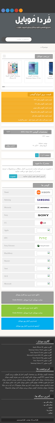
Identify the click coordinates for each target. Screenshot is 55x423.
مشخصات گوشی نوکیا (47, 374)
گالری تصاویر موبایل (27, 382)
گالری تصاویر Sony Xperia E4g (42, 358)
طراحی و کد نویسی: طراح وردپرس (27, 420)
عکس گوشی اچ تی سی (25, 377)
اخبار (52, 382)
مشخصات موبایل (48, 388)
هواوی (35, 382)
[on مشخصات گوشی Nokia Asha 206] (53, 402)
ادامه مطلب (10, 146)
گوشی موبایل (37, 377)
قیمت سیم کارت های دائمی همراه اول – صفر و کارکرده (35, 120)
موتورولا (18, 385)
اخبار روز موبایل (26, 385)
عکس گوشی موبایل (33, 380)
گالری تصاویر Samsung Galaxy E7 (41, 363)
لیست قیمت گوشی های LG (43, 104)
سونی (33, 385)
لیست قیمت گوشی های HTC (43, 100)
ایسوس (47, 377)
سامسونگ (8, 388)
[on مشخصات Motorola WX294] (53, 407)
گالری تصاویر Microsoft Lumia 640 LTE (39, 355)
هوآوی (16, 374)
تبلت (15, 382)
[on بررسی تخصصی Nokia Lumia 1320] (53, 410)
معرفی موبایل (39, 385)
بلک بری (37, 374)
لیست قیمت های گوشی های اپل (42, 116)
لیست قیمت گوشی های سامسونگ (41, 112)
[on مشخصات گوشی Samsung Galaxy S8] (53, 405)
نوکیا (3, 385)
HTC (43, 136)
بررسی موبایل (23, 388)
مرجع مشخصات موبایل (47, 380)
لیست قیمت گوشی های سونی (42, 108)
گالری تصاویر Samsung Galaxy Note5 (40, 350)
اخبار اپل (20, 374)
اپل (4, 382)
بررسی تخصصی (22, 380)
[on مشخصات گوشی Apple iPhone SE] (53, 413)
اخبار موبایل (15, 388)
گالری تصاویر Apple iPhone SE (42, 347)
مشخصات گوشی (29, 374)
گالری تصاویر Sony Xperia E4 (42, 360)
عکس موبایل (9, 382)
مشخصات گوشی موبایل (35, 388)
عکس (18, 382)
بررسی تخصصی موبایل (9, 380)
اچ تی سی (8, 385)
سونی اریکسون (49, 385)
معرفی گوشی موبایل (11, 377)
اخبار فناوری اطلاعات (44, 382)
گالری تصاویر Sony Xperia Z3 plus (41, 352)
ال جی (14, 385)
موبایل (52, 390)
